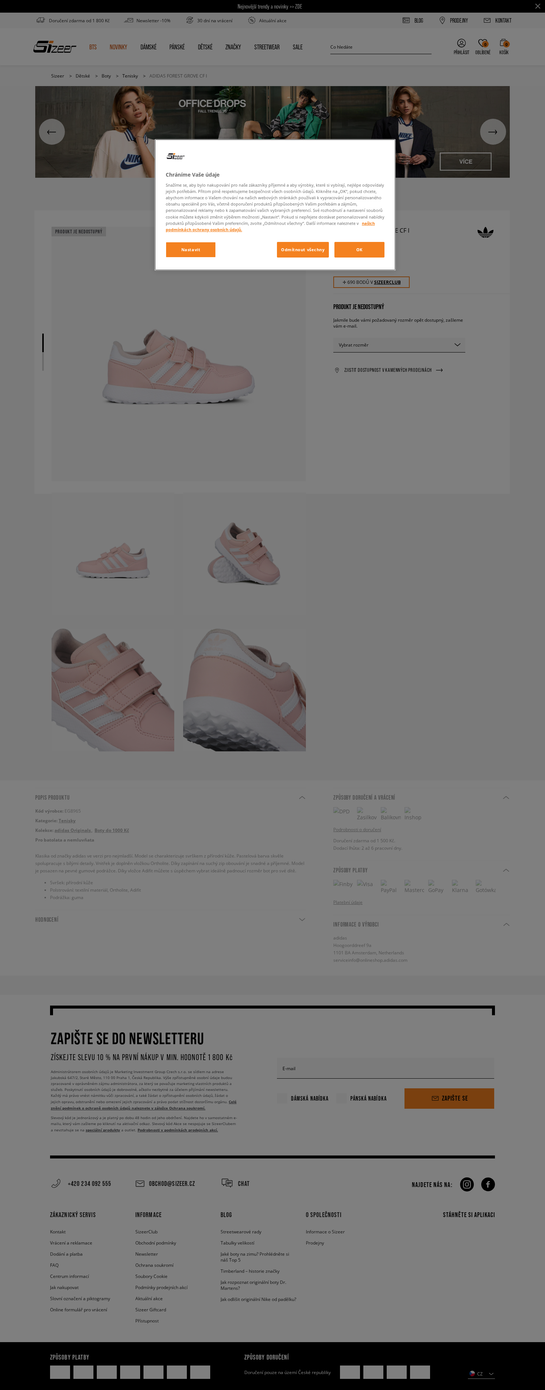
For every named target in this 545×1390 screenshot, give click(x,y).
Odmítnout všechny (303, 249)
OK (359, 249)
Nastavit (191, 249)
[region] (275, 205)
